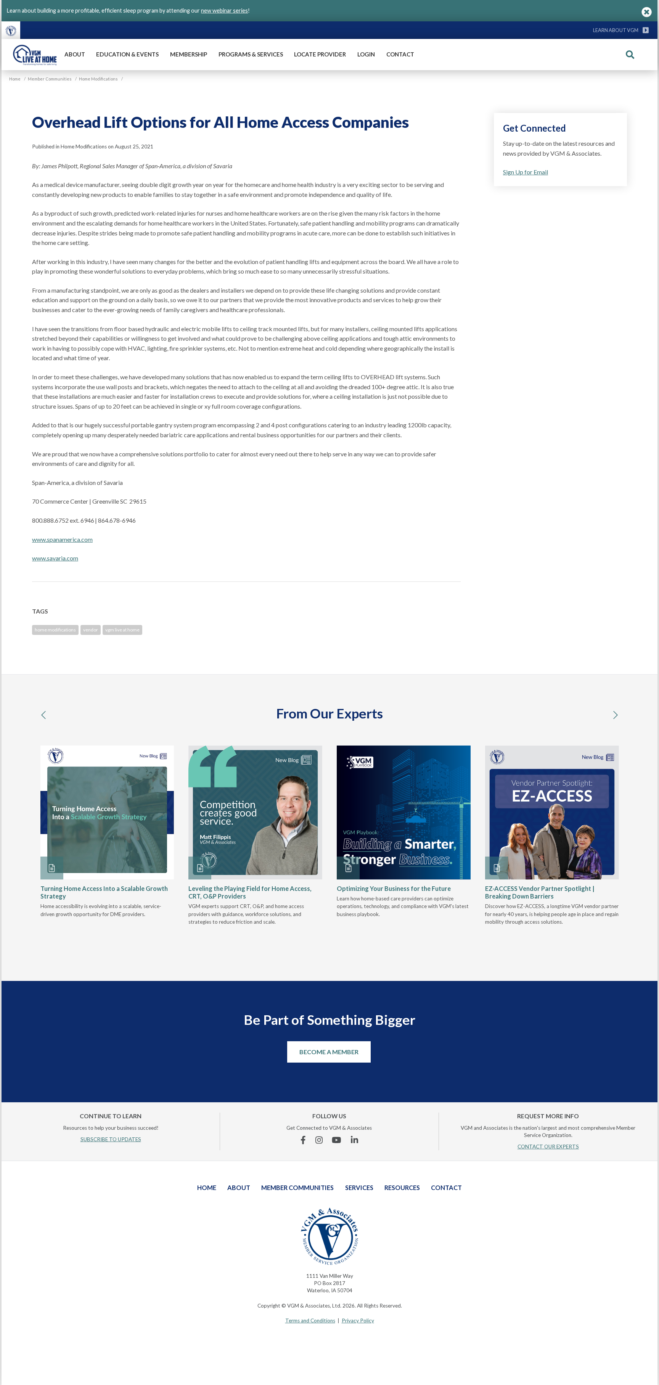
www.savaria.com (55, 558)
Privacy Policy (358, 1320)
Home (206, 1187)
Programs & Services (251, 54)
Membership (188, 54)
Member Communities (297, 1187)
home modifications (55, 630)
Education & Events (127, 54)
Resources (402, 1187)
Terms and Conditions (310, 1320)
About (74, 54)
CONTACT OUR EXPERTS (548, 1146)
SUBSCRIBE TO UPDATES (110, 1139)
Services (359, 1187)
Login (366, 54)
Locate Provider (320, 54)
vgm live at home (122, 630)
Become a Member (328, 1051)
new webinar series (224, 10)
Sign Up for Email (525, 172)
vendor (90, 630)
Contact (400, 54)
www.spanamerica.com (62, 539)
